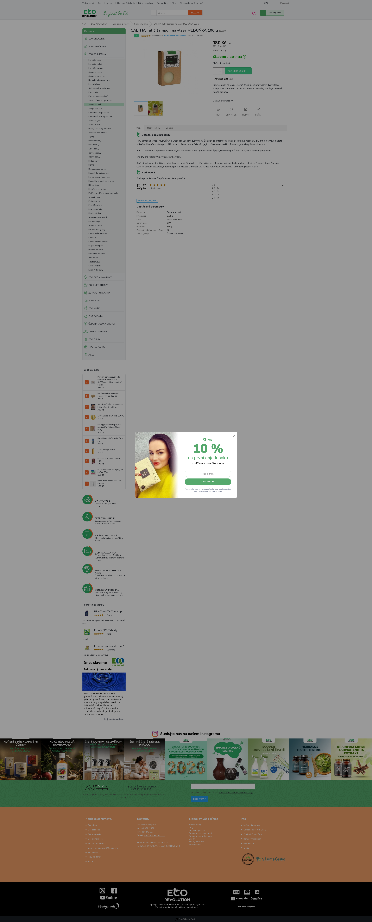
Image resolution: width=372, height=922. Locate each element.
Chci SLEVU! (207, 481)
